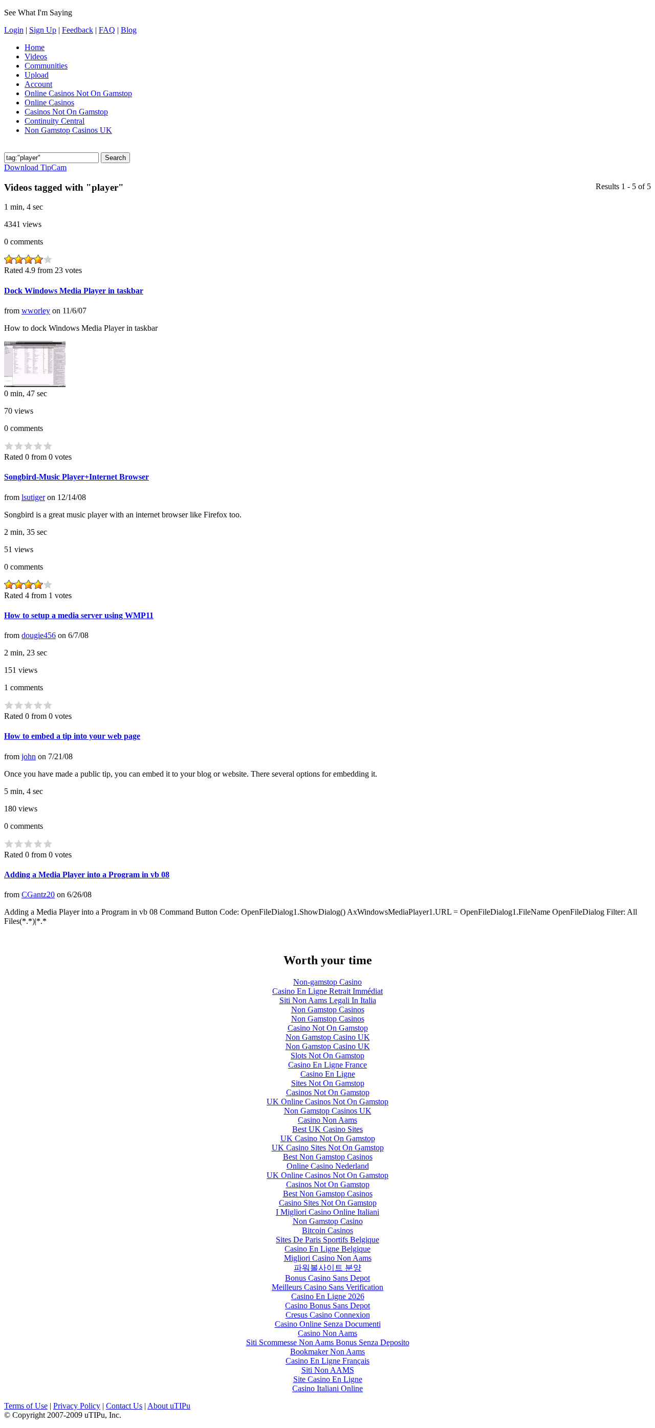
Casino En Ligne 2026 (327, 1296)
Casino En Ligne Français (327, 1360)
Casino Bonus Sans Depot (327, 1305)
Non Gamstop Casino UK (328, 1037)
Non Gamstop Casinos (327, 1009)
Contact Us (124, 1405)
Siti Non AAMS (327, 1370)
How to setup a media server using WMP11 (79, 615)
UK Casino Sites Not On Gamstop (328, 1147)
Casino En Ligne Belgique (327, 1248)
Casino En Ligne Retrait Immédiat (327, 991)
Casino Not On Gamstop (328, 1028)
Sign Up (42, 30)
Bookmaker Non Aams (327, 1351)
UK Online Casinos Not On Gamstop (327, 1101)
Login (14, 30)
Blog (129, 30)
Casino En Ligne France (327, 1064)
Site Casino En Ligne (327, 1379)
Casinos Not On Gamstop (66, 111)
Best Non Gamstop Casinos (328, 1156)
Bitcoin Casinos (327, 1230)
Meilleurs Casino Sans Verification (327, 1287)
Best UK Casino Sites (327, 1129)
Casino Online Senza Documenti (328, 1324)
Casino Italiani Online (327, 1388)
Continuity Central (54, 121)
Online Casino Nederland (328, 1166)
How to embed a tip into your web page (72, 736)
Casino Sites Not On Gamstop (328, 1202)
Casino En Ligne (327, 1074)
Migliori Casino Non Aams (328, 1258)
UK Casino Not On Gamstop (327, 1138)
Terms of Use (26, 1405)
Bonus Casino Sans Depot (327, 1278)
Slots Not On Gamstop (327, 1055)
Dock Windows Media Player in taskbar (73, 290)
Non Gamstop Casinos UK (68, 130)
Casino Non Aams (327, 1120)
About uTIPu (168, 1405)
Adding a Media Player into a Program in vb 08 (86, 874)
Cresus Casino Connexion (328, 1314)
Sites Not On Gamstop (327, 1083)
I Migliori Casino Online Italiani (327, 1212)
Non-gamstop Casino (327, 982)
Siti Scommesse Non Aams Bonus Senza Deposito (327, 1342)
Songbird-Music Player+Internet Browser (76, 476)
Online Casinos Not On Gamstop (78, 93)
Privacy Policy (76, 1405)
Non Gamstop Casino (328, 1221)
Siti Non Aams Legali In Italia (327, 1000)
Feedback (77, 30)
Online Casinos (49, 102)
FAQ (107, 30)
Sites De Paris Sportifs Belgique (327, 1239)
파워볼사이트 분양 (327, 1267)
